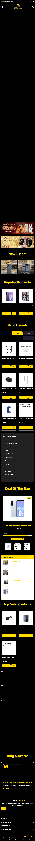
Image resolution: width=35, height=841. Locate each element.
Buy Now (3, 808)
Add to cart (7, 313)
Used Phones (8, 467)
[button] (32, 557)
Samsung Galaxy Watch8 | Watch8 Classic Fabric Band (15, 418)
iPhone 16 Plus (17, 590)
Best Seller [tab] (17, 333)
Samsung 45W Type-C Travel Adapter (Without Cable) (14, 388)
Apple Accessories (9, 474)
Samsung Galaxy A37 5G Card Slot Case (11, 657)
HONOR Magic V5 (17, 580)
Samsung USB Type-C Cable (8, 358)
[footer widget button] (17, 819)
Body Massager (8, 471)
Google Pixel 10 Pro (18, 571)
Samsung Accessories (9, 478)
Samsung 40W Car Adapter (8, 627)
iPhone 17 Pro (17, 561)
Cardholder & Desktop (10, 454)
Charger (6, 450)
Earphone (7, 440)
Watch (6, 461)
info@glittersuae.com (7, 1)
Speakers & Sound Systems (11, 443)
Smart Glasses (8, 464)
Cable (6, 447)
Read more (6, 788)
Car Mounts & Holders (9, 457)
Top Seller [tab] (28, 333)
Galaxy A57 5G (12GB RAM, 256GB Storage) (17, 525)
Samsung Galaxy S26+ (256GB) (9, 305)
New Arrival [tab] (28, 338)
